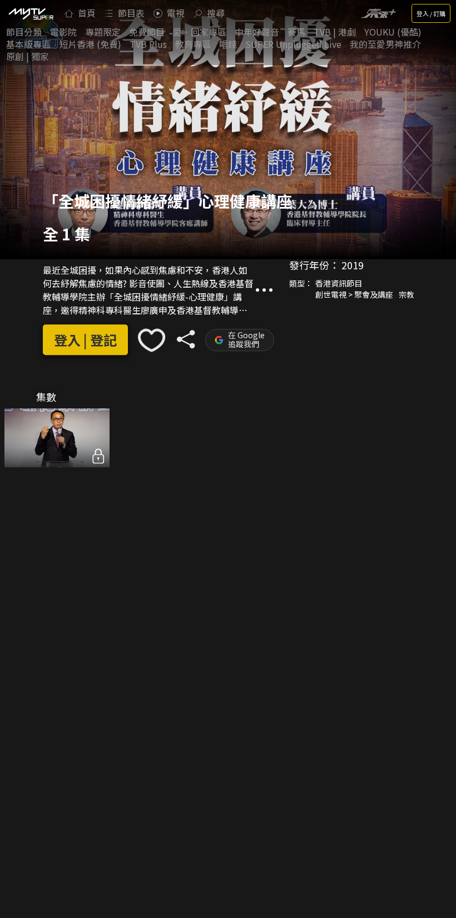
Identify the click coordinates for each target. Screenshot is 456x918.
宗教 (406, 294)
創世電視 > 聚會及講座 (354, 294)
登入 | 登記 (85, 340)
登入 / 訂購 (431, 13)
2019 (352, 265)
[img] (31, 13)
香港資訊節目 (338, 283)
